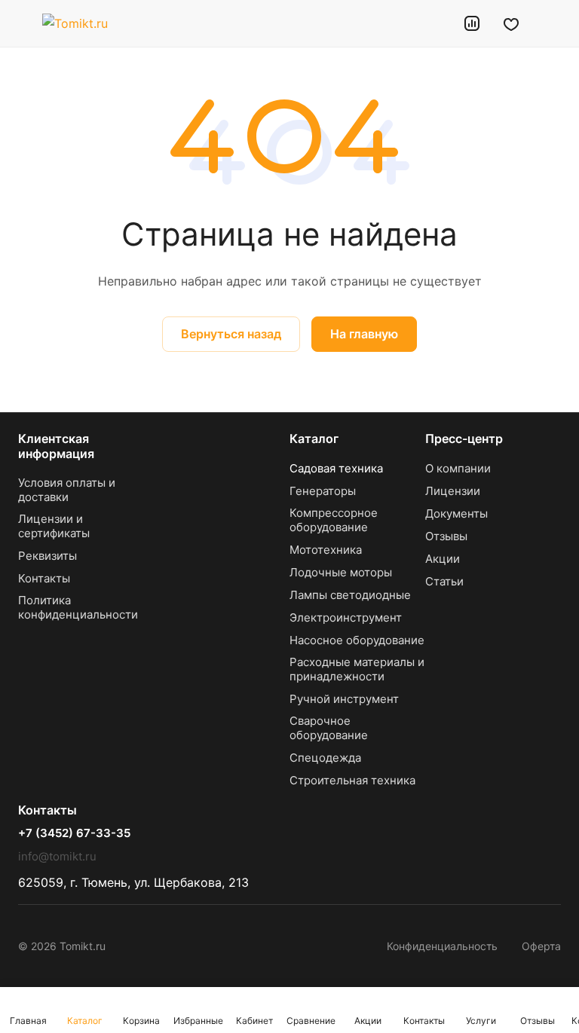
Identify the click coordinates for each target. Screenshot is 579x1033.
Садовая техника (336, 468)
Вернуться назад (231, 333)
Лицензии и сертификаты (54, 526)
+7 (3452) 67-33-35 (74, 833)
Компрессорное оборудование (334, 520)
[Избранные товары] (511, 23)
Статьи (444, 581)
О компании (458, 468)
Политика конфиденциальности (78, 607)
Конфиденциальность (442, 946)
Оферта (541, 946)
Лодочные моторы (341, 572)
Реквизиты (47, 556)
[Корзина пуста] (551, 23)
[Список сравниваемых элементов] (471, 23)
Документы (456, 513)
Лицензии (452, 491)
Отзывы (446, 536)
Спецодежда (325, 757)
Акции (442, 559)
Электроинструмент (346, 617)
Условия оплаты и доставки (66, 489)
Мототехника (326, 549)
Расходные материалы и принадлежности (357, 669)
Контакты (44, 578)
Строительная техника (352, 780)
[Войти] (433, 23)
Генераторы (323, 491)
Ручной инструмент (344, 699)
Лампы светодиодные (350, 595)
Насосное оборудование (357, 640)
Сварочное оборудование (329, 728)
